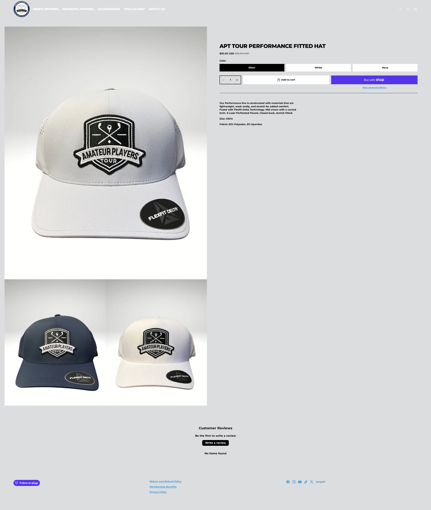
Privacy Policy (158, 492)
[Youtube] (300, 482)
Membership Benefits (163, 486)
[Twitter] (312, 482)
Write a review (215, 442)
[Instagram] (294, 482)
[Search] (400, 9)
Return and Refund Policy (165, 481)
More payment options (374, 87)
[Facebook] (288, 482)
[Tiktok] (306, 482)
